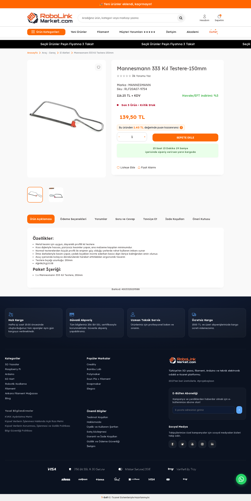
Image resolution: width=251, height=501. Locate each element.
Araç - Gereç (49, 52)
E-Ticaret (114, 497)
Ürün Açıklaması (41, 219)
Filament (103, 32)
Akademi (193, 32)
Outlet (213, 32)
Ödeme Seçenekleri (73, 219)
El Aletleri (65, 52)
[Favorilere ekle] (98, 67)
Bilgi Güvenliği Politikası (18, 430)
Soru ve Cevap (125, 219)
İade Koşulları (174, 219)
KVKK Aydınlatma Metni (18, 416)
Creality (91, 364)
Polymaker (93, 374)
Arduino (9, 374)
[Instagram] (202, 444)
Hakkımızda (94, 421)
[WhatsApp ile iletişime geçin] (241, 479)
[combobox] (131, 18)
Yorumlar (101, 219)
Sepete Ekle (185, 137)
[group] (66, 119)
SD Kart (9, 378)
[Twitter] (182, 444)
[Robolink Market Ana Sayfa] (207, 361)
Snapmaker (94, 383)
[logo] (49, 17)
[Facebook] (172, 444)
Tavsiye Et (150, 219)
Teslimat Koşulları (97, 417)
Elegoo (91, 388)
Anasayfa (32, 52)
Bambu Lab (94, 369)
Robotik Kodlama (16, 383)
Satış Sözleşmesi (96, 431)
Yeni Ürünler (79, 32)
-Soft (105, 497)
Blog (8, 398)
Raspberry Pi (13, 369)
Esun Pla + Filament (98, 378)
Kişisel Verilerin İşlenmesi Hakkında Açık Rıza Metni (34, 421)
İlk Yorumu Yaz (141, 76)
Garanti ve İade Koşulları (102, 436)
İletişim (171, 32)
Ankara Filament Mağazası (21, 393)
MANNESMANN (139, 85)
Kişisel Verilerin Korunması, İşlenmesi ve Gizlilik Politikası (37, 425)
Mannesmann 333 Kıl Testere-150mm (94, 52)
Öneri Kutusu (201, 219)
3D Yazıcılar (12, 364)
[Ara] (180, 18)
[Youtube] (192, 444)
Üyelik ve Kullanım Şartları (102, 426)
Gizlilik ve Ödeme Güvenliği (103, 441)
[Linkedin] (212, 444)
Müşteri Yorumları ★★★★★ (137, 32)
